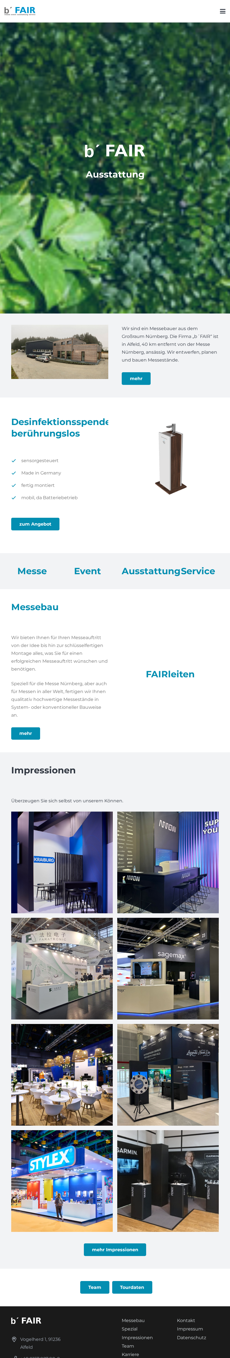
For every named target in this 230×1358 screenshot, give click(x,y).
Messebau (133, 1320)
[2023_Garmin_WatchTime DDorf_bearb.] (168, 1181)
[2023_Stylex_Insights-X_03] (62, 1181)
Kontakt (186, 1320)
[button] (222, 11)
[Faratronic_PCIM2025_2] (62, 968)
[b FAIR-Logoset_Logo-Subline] (19, 11)
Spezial (129, 1329)
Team (128, 1346)
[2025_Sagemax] (168, 968)
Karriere (130, 1354)
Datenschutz (191, 1337)
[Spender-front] (170, 457)
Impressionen (137, 1337)
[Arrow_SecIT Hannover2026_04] (168, 1075)
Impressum (190, 1329)
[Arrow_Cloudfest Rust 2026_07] (168, 862)
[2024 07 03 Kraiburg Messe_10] (62, 862)
